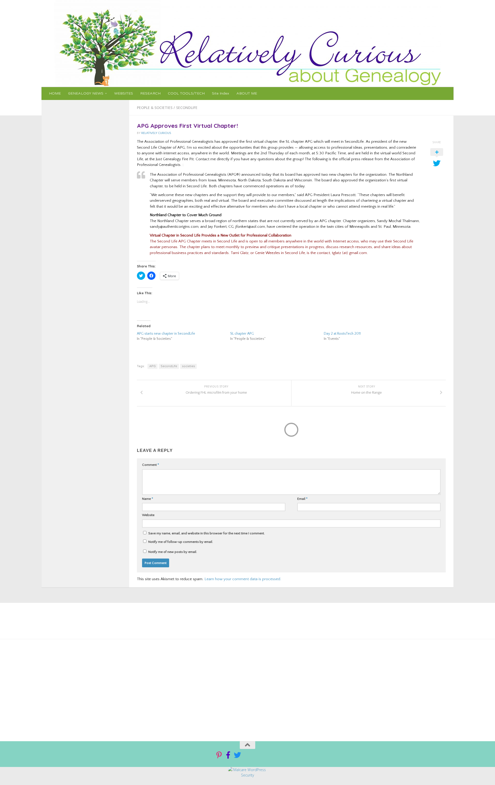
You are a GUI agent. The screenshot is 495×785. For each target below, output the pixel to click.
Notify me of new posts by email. (172, 552)
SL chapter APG (242, 334)
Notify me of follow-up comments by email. (180, 542)
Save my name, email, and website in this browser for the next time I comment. (206, 533)
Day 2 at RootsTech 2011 (342, 334)
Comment (150, 465)
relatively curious (156, 133)
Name (147, 499)
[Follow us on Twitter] (237, 755)
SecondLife (186, 107)
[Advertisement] (229, 688)
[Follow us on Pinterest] (218, 755)
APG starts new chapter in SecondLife (166, 334)
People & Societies (154, 107)
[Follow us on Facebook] (228, 755)
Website (148, 515)
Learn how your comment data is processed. (242, 579)
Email (302, 499)
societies (188, 366)
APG (152, 366)
